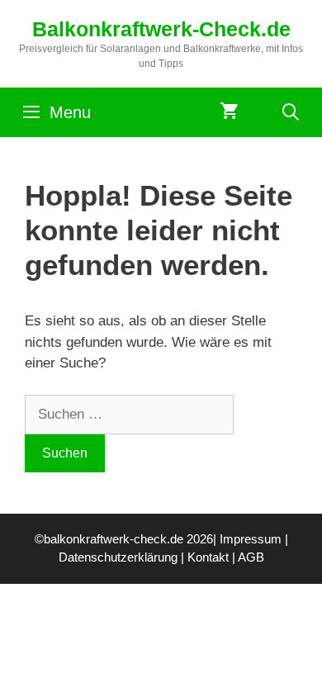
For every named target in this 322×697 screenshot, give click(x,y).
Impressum (251, 539)
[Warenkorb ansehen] (229, 112)
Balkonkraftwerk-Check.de (161, 28)
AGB (251, 557)
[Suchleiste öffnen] (290, 112)
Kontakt (208, 557)
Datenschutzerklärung (118, 557)
